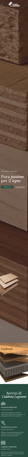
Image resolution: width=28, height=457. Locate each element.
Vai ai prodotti (20, 187)
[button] (1, 4)
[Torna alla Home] (14, 4)
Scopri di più (7, 187)
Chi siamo (6, 375)
